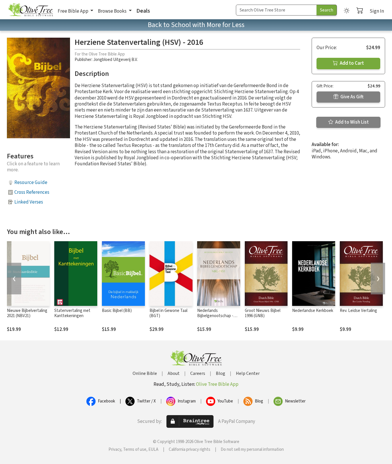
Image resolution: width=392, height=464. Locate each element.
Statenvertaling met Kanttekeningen (72, 313)
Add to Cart (351, 63)
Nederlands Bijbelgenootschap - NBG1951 (215, 316)
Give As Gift (351, 96)
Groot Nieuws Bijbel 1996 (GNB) (262, 313)
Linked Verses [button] (28, 202)
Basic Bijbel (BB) (117, 311)
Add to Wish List (351, 122)
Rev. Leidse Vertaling (358, 311)
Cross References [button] (31, 192)
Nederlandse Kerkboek (312, 311)
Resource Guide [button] (30, 182)
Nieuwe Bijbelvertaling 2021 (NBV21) (27, 313)
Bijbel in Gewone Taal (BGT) (168, 313)
